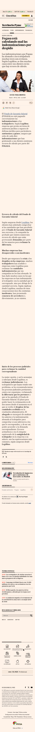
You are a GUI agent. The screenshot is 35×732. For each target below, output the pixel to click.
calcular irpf (7, 649)
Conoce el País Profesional (17, 672)
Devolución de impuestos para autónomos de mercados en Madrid (23, 475)
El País (30, 20)
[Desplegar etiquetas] (31, 489)
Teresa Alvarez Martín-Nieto (21, 479)
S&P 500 (17, 11)
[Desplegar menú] (3, 15)
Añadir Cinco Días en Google (12, 108)
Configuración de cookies (11, 714)
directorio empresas (28, 656)
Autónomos (5, 30)
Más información (6, 498)
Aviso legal (15, 712)
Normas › (30, 462)
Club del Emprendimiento (28, 26)
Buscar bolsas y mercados (11, 610)
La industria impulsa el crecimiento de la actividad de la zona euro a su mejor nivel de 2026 (17, 599)
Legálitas (25, 222)
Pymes (12, 30)
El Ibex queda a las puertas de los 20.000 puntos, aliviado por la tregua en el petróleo (16, 592)
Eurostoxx (10, 619)
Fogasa (16, 490)
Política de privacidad (23, 714)
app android (28, 664)
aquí (30, 503)
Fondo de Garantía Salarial (16, 114)
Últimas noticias (8, 571)
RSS (15, 716)
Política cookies (23, 712)
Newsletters (20, 716)
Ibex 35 (5, 11)
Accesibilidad (7, 716)
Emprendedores (19, 30)
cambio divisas (17, 656)
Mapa (12, 716)
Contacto (10, 712)
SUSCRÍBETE (25, 15)
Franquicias (28, 30)
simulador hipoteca (17, 649)
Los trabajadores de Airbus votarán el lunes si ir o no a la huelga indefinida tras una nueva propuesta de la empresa (17, 576)
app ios (17, 664)
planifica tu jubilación (7, 656)
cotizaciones (7, 664)
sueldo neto (28, 649)
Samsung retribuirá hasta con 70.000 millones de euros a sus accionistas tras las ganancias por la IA (16, 584)
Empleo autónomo (7, 490)
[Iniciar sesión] (31, 16)
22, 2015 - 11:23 (20, 97)
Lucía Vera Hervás (17, 95)
